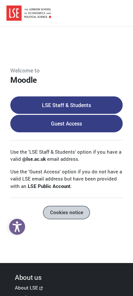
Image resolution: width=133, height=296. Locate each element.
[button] (15, 225)
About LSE (26, 287)
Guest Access (66, 123)
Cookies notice (66, 212)
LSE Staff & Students (66, 105)
